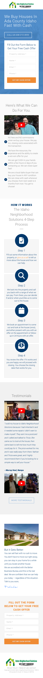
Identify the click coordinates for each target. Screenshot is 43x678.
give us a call (22, 257)
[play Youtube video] (21, 125)
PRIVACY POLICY (12, 668)
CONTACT (33, 668)
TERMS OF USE (24, 668)
